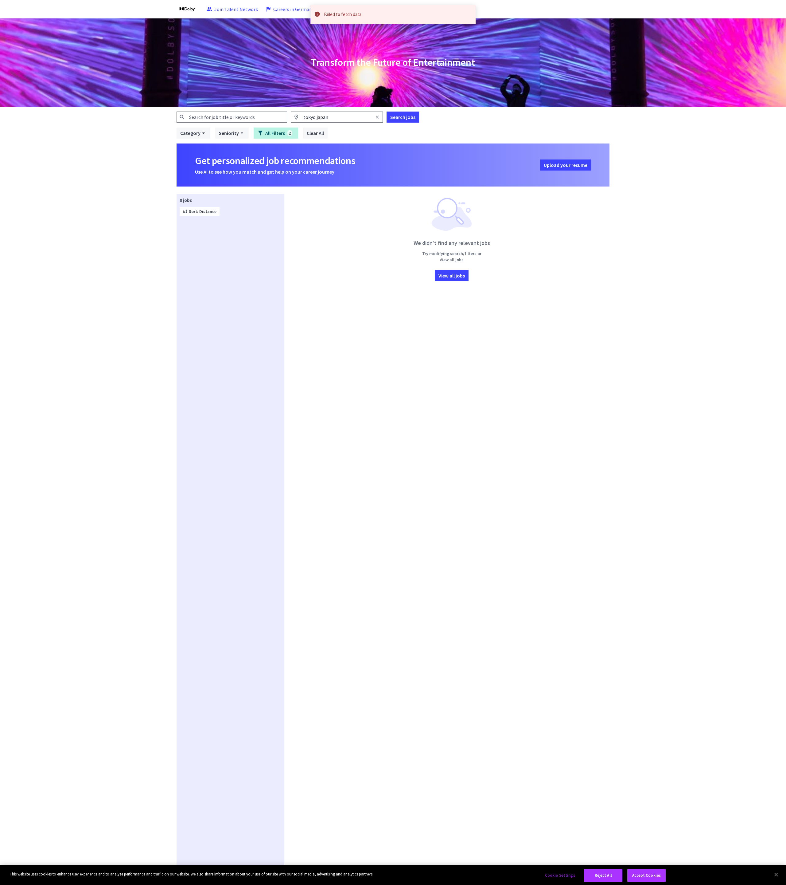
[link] (187, 9)
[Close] (776, 874)
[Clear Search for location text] (377, 117)
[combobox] (232, 117)
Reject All (603, 875)
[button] (193, 133)
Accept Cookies (646, 875)
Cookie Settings (560, 875)
